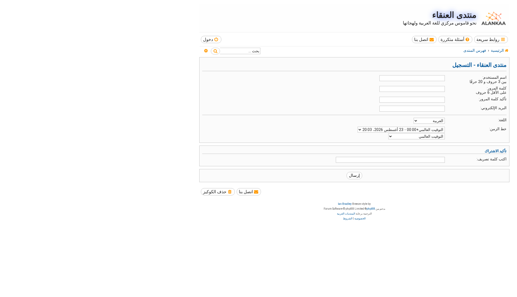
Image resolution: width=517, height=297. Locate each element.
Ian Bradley (345, 203)
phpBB (370, 208)
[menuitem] (455, 39)
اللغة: (502, 120)
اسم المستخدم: (494, 77)
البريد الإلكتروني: (493, 108)
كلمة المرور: (496, 88)
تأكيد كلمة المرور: (492, 99)
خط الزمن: (497, 129)
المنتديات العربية (346, 213)
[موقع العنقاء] (492, 18)
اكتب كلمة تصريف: (491, 159)
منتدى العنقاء (454, 15)
